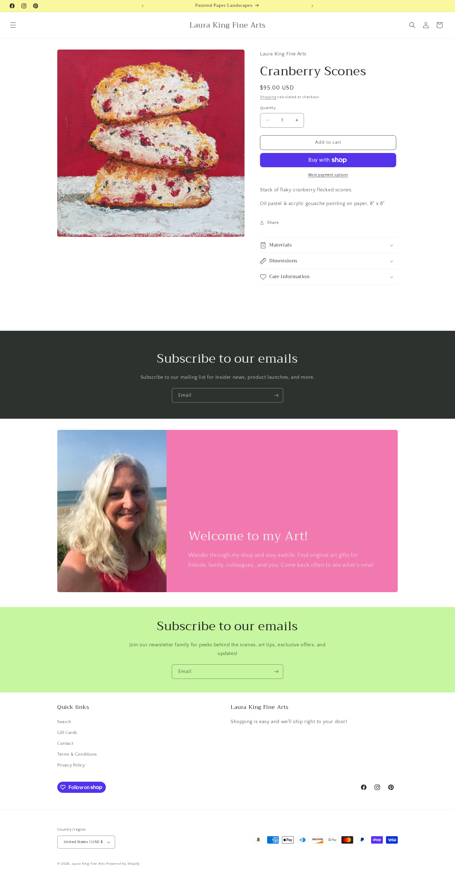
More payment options (328, 175)
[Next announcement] (312, 6)
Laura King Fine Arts (88, 864)
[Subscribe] (276, 395)
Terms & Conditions (77, 754)
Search (64, 721)
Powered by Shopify (123, 864)
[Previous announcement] (143, 6)
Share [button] (273, 222)
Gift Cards (67, 732)
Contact (65, 743)
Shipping (268, 97)
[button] (13, 25)
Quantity (268, 108)
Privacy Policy (71, 765)
